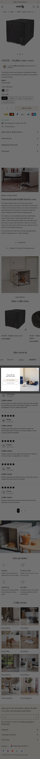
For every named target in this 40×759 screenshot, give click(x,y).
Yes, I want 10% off (10, 380)
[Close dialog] (38, 369)
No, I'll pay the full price (10, 383)
